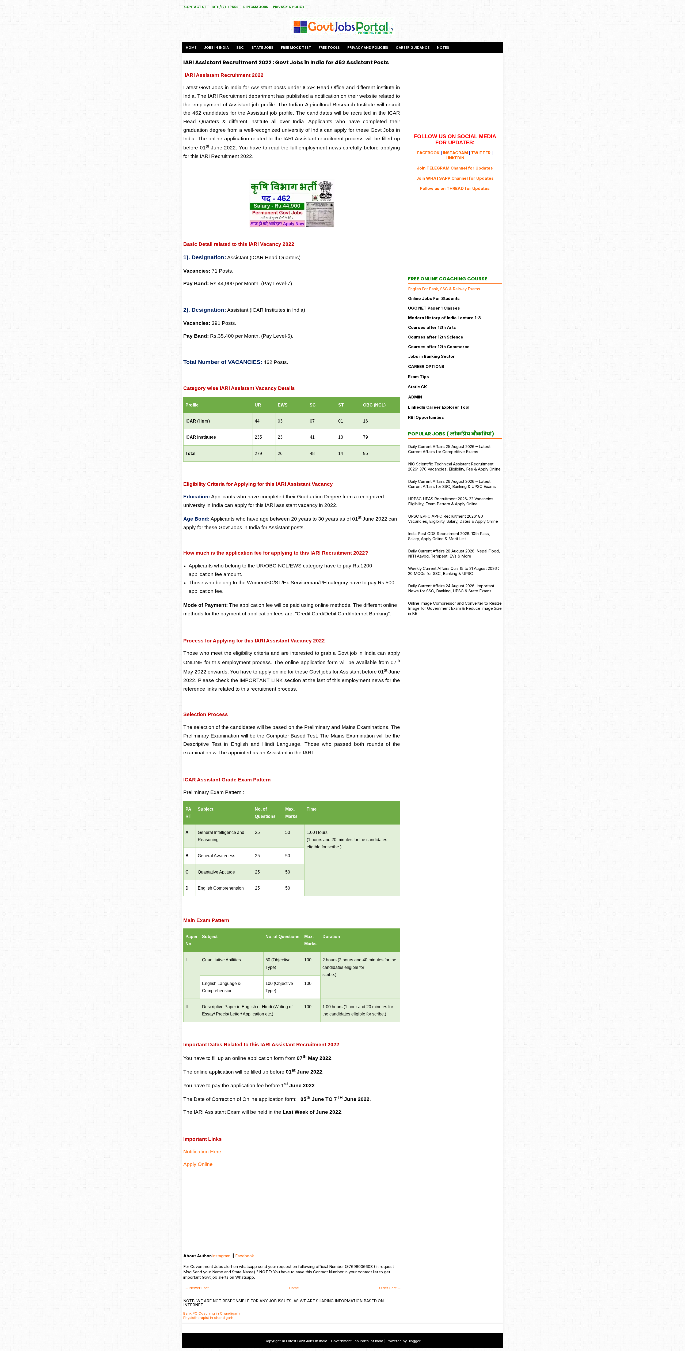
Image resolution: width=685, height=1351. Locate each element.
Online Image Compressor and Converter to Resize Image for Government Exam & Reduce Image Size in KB (455, 608)
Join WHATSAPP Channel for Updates (455, 178)
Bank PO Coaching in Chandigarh (211, 1313)
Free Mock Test (296, 47)
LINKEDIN (455, 157)
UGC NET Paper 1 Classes (434, 308)
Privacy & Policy (289, 7)
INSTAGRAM (455, 152)
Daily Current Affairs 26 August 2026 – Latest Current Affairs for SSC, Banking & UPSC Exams (452, 484)
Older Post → (390, 1288)
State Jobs (262, 47)
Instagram (221, 1255)
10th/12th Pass (224, 7)
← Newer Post (197, 1288)
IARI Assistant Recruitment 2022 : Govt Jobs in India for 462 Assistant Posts (286, 62)
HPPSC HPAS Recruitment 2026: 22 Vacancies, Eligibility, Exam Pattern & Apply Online (451, 501)
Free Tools (329, 47)
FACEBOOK (428, 152)
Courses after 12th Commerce (439, 346)
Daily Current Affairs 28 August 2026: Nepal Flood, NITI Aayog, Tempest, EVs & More (454, 553)
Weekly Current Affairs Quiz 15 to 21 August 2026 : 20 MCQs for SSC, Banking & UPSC (453, 571)
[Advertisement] (291, 1210)
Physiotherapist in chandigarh (208, 1317)
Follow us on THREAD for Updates (455, 188)
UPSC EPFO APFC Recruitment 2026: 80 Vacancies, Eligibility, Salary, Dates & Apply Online (453, 519)
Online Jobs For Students (434, 298)
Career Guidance (412, 47)
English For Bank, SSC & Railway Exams (444, 288)
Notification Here (202, 1151)
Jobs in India (216, 47)
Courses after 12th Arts (432, 327)
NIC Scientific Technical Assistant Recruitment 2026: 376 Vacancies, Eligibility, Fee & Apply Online (454, 466)
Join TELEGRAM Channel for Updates (455, 168)
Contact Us (195, 7)
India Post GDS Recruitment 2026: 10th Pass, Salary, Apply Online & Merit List (449, 536)
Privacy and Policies (367, 47)
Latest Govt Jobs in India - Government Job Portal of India (334, 1341)
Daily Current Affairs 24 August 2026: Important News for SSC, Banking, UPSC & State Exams (451, 588)
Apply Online (198, 1164)
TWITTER (480, 152)
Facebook (244, 1255)
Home (191, 47)
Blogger (414, 1341)
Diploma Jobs (255, 7)
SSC (240, 47)
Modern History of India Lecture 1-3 (444, 317)
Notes (443, 47)
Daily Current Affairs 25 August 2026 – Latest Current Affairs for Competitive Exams (449, 449)
